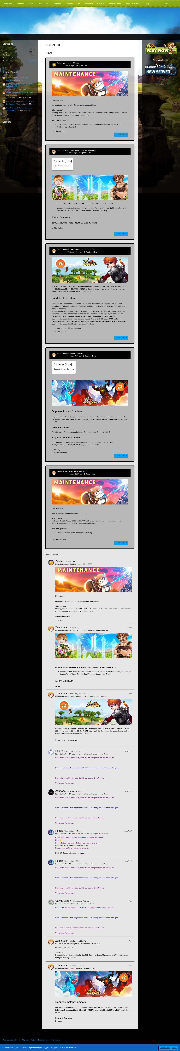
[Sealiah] (51, 590)
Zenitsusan (10, 89)
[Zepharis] (51, 806)
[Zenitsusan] (51, 656)
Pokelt (59, 830)
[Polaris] (51, 766)
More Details (165, 1048)
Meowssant (31, 61)
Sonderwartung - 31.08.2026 (17, 77)
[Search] (174, 3)
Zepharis (60, 790)
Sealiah (9, 80)
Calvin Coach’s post (67, 754)
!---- (62, 166)
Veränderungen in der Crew (96, 754)
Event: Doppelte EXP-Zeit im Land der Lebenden (76, 249)
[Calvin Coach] (51, 916)
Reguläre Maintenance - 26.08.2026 (20, 101)
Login (166, 3)
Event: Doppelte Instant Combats (19, 108)
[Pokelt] (51, 841)
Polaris (59, 750)
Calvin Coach (63, 900)
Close (174, 1048)
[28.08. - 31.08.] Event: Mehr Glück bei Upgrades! (76, 150)
